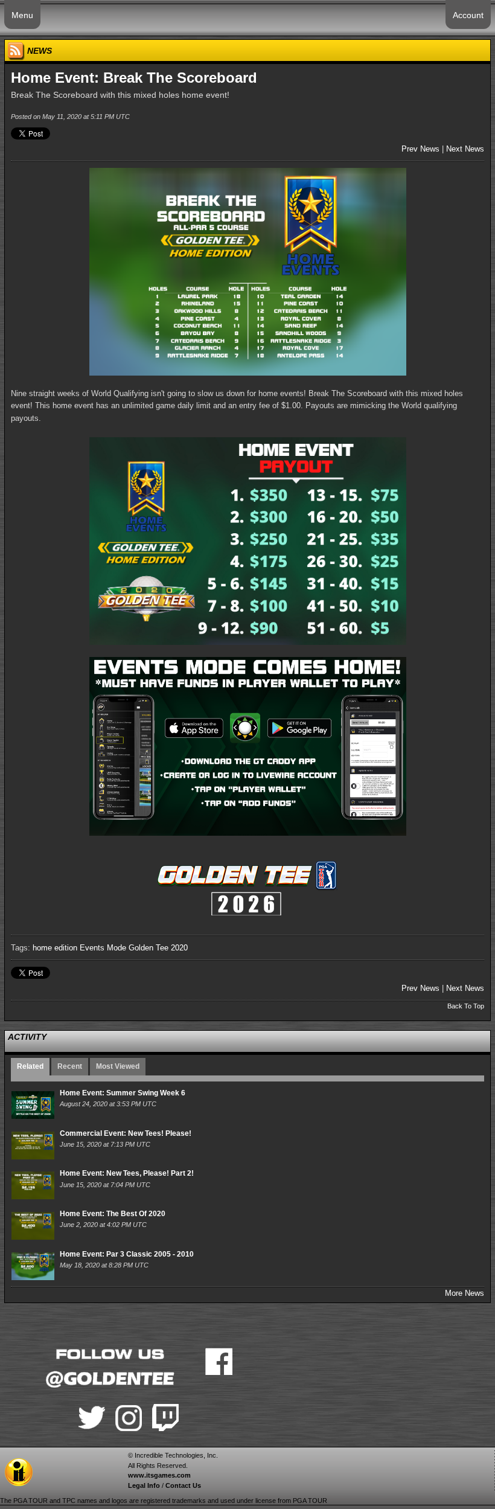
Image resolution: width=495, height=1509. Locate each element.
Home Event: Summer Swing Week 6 (122, 1093)
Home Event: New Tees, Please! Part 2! (127, 1173)
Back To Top (465, 1006)
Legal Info (144, 1485)
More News (464, 1293)
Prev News (420, 148)
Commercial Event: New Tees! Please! (125, 1133)
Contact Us (183, 1485)
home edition (55, 947)
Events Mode (103, 947)
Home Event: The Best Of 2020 (112, 1213)
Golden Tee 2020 (158, 947)
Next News (465, 148)
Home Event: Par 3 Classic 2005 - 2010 (127, 1254)
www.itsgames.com (159, 1475)
